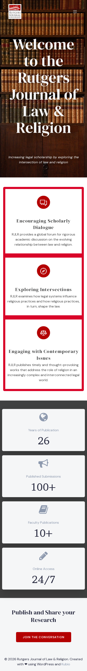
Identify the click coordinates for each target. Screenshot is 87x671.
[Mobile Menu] (75, 11)
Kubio (65, 664)
